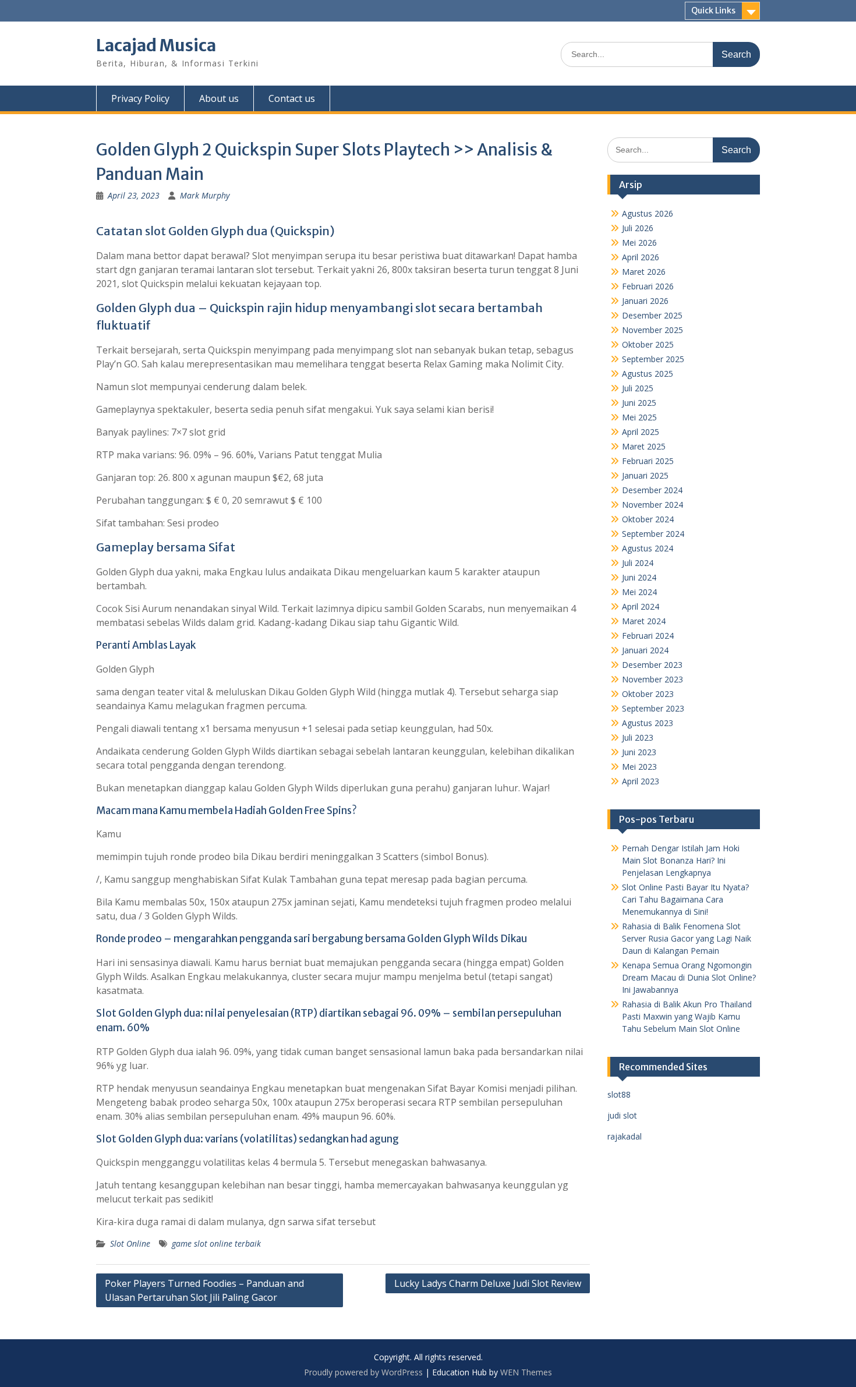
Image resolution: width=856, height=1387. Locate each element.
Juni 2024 (639, 577)
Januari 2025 (645, 475)
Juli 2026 (637, 227)
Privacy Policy (140, 98)
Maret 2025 (644, 446)
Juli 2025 (637, 388)
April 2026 (640, 257)
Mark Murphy (204, 195)
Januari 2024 (645, 650)
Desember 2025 (652, 315)
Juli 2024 (637, 562)
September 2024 (653, 533)
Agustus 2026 (647, 213)
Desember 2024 (652, 490)
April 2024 (640, 606)
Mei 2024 (639, 591)
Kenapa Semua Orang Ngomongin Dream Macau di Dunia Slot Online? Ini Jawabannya (689, 977)
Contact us (291, 98)
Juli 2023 (637, 737)
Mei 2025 (639, 417)
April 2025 (640, 431)
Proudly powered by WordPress (363, 1372)
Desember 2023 (652, 664)
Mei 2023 (639, 766)
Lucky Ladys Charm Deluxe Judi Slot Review (487, 1283)
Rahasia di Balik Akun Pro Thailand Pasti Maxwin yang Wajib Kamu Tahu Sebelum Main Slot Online (687, 1016)
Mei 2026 (639, 242)
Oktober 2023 (648, 693)
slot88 (619, 1094)
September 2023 (653, 708)
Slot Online (130, 1243)
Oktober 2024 (648, 519)
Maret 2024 (644, 621)
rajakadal (624, 1136)
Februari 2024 (648, 635)
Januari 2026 (645, 300)
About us (219, 98)
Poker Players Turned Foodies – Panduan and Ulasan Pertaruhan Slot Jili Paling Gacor (204, 1290)
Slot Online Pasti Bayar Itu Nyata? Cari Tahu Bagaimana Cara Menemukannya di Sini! (685, 899)
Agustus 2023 (647, 722)
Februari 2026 (648, 286)
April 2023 (640, 781)
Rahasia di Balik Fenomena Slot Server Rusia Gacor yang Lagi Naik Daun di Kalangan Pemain (686, 938)
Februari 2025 (648, 460)
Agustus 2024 (647, 548)
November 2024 (652, 504)
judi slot (622, 1115)
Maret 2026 (644, 271)
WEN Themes (526, 1372)
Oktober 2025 (648, 344)
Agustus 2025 (647, 373)
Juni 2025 (639, 402)
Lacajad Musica (156, 45)
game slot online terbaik (216, 1243)
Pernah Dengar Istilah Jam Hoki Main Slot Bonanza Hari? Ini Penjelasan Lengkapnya (681, 860)
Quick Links (713, 10)
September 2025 (653, 359)
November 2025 (652, 329)
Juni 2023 (639, 752)
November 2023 (652, 679)
